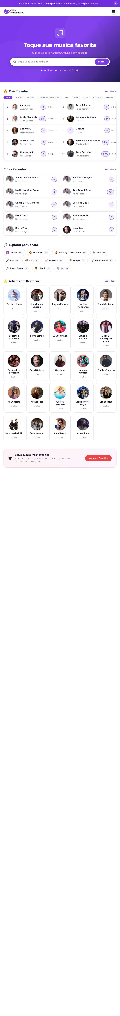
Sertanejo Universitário (50, 97)
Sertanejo (31, 97)
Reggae (109, 97)
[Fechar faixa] (116, 3)
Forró (85, 97)
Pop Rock (97, 97)
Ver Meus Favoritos (98, 458)
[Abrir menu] (113, 12)
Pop (76, 97)
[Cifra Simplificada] (14, 12)
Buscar (101, 62)
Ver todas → (110, 91)
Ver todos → (110, 281)
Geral (8, 97)
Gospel (19, 97)
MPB (67, 97)
